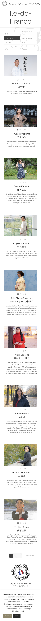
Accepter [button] (8, 616)
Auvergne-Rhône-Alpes (27, 33)
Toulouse (24, 49)
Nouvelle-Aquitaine (27, 38)
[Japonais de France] (21, 3)
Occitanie (8, 42)
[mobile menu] (38, 3)
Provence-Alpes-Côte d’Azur (11, 48)
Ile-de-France (9, 38)
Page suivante (30, 555)
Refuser (16, 616)
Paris (23, 42)
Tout (6, 34)
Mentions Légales (18, 611)
